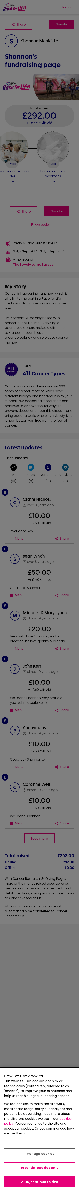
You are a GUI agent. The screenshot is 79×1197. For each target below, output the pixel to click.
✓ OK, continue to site (39, 1181)
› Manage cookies (39, 1153)
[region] (39, 1132)
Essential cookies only (39, 1167)
